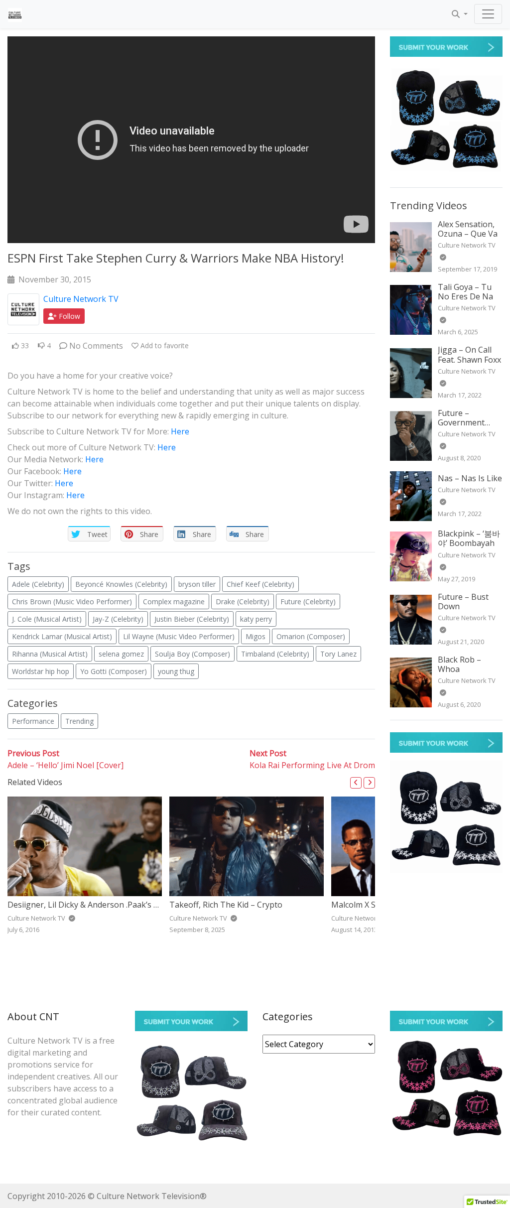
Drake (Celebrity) (242, 601)
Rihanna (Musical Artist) (50, 654)
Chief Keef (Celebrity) (260, 584)
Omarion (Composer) (310, 636)
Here (180, 431)
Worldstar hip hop (40, 671)
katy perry (256, 619)
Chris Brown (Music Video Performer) (72, 601)
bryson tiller (197, 584)
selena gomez (121, 654)
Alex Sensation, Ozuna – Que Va (468, 229)
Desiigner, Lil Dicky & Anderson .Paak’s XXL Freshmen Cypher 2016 (131, 904)
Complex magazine (174, 601)
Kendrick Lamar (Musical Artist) (62, 636)
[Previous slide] (356, 783)
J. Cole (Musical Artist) (47, 619)
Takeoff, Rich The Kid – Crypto (225, 904)
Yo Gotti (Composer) (113, 671)
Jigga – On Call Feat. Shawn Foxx (469, 354)
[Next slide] (369, 783)
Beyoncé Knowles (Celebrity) (121, 584)
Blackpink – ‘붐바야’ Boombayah (469, 538)
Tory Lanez (338, 654)
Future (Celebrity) (308, 601)
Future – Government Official (461, 422)
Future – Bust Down (463, 601)
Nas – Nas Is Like (470, 478)
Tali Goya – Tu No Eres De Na (465, 291)
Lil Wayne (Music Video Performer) (179, 636)
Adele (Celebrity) (38, 584)
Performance (33, 721)
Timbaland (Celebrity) (275, 654)
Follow (68, 316)
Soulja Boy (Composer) (192, 654)
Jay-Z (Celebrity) (118, 619)
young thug (176, 671)
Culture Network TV (81, 298)
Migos (255, 636)
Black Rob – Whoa (459, 664)
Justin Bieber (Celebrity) (191, 619)
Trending (79, 721)
